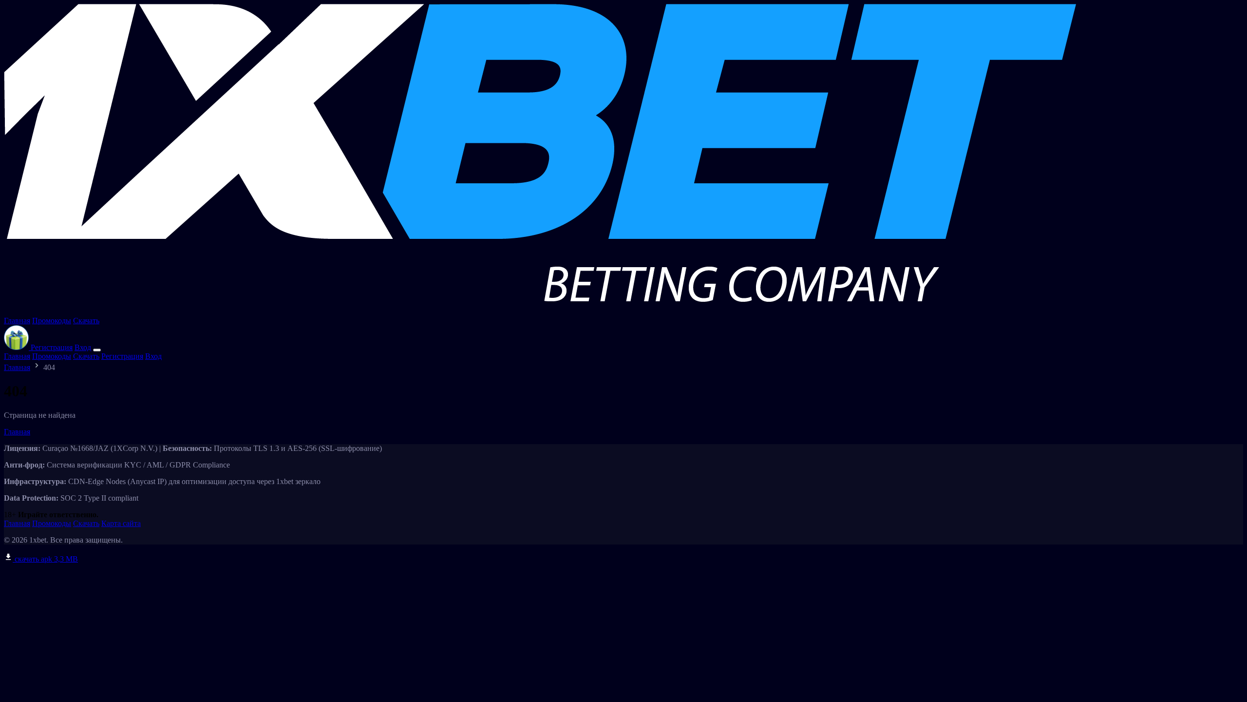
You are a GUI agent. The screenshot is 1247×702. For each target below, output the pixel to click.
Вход (83, 347)
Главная (17, 320)
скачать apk (45, 559)
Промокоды (51, 320)
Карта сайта (121, 523)
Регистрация (52, 347)
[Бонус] (17, 347)
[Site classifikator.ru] (540, 312)
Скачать (86, 320)
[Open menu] (97, 350)
